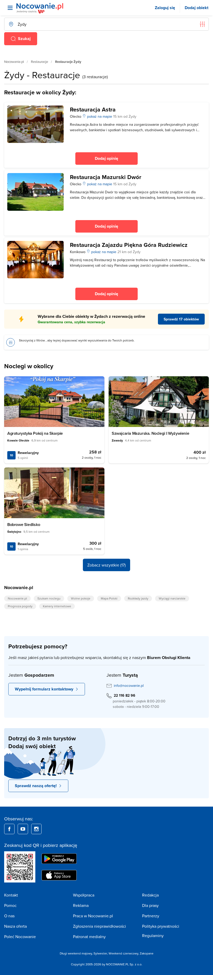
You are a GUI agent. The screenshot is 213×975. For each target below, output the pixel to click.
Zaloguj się (165, 8)
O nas (9, 916)
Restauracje (39, 61)
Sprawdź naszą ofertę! (36, 786)
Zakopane (147, 953)
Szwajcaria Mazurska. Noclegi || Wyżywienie (150, 433)
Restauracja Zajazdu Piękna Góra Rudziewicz (129, 245)
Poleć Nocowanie (20, 936)
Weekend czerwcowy (123, 953)
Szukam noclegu (49, 598)
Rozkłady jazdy (138, 598)
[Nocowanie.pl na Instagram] (36, 829)
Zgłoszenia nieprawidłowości (99, 926)
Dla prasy (150, 905)
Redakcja (150, 895)
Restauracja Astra (93, 109)
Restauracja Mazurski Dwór (105, 177)
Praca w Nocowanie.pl (93, 916)
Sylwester (100, 953)
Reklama (81, 905)
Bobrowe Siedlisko (23, 525)
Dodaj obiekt (196, 8)
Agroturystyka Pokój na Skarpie (35, 433)
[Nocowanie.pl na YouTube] (23, 829)
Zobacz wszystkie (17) (106, 565)
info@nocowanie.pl (129, 685)
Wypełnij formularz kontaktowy (44, 689)
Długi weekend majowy (76, 953)
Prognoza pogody (20, 606)
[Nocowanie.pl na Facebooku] (9, 829)
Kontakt (11, 895)
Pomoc (10, 905)
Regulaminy (153, 935)
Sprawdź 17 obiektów (181, 319)
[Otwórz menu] (10, 8)
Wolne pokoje (80, 598)
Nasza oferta (15, 926)
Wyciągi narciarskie (172, 598)
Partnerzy (150, 916)
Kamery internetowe (57, 606)
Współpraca (83, 895)
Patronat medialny (89, 936)
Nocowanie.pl (14, 61)
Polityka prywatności (160, 926)
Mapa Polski (109, 598)
